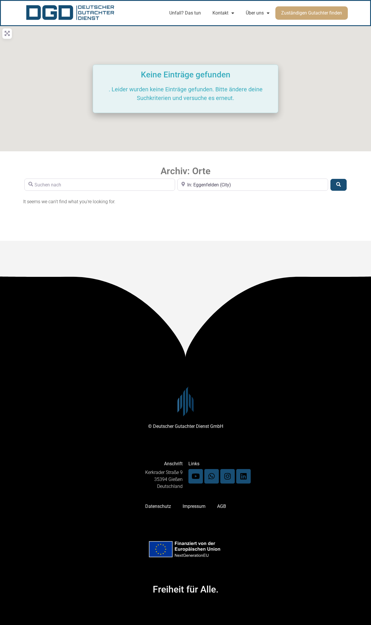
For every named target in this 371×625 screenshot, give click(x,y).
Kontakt (220, 13)
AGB (221, 506)
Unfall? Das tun (185, 13)
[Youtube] (195, 476)
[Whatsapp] (211, 476)
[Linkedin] (243, 476)
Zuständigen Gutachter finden (311, 13)
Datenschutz (158, 506)
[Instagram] (227, 476)
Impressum (194, 506)
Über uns (255, 13)
